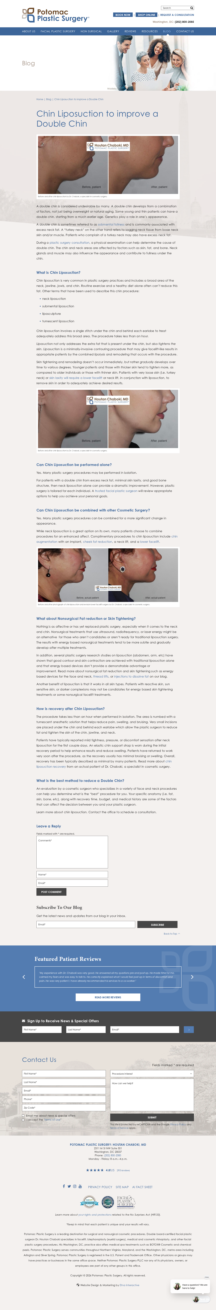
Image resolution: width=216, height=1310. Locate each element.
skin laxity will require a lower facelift (75, 378)
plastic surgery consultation (69, 242)
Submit (152, 1117)
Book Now (122, 14)
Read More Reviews (108, 997)
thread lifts (100, 676)
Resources (150, 31)
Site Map (122, 1187)
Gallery (113, 31)
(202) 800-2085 (112, 1155)
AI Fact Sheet (142, 1187)
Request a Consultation (177, 14)
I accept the (34, 1119)
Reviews (130, 31)
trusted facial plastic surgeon (116, 491)
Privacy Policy (178, 1124)
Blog (167, 31)
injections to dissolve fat (131, 676)
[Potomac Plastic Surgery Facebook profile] (64, 1187)
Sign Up (189, 1029)
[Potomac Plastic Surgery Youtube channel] (80, 1187)
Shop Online (146, 14)
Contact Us (185, 31)
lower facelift (149, 541)
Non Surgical (91, 31)
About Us (28, 31)
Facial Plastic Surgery (58, 31)
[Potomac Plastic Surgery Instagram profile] (75, 1187)
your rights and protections (95, 1214)
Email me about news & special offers (50, 1115)
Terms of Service (119, 1127)
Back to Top (170, 933)
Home (39, 99)
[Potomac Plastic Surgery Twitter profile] (69, 1187)
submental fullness (111, 224)
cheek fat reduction (97, 541)
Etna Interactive (129, 1285)
